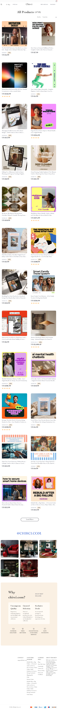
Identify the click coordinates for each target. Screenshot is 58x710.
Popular (15, 4)
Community (40, 666)
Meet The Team (41, 664)
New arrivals (44, 4)
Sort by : (39, 17)
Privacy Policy (41, 670)
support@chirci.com (22, 660)
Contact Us (40, 668)
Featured (52, 4)
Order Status (30, 694)
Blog (39, 662)
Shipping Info (30, 675)
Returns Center (30, 679)
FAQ (28, 677)
